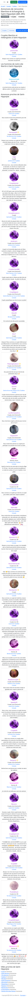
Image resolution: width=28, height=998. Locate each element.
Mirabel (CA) (11, 317)
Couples (4, 30)
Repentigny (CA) (11, 924)
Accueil (3, 6)
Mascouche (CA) (11, 787)
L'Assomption (5, 989)
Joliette (3, 977)
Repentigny (4, 984)
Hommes (11, 30)
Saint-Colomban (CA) (11, 868)
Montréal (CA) (11, 462)
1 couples (13, 17)
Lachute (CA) (11, 734)
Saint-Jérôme (5, 973)
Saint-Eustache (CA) (11, 838)
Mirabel (3, 978)
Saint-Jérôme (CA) (11, 217)
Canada (8, 6)
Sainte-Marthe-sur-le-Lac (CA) (11, 296)
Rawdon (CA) (11, 683)
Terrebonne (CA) (11, 136)
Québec (14, 6)
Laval (3, 971)
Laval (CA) (11, 113)
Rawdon (3, 986)
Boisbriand (4, 987)
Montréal (4, 982)
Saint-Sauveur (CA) (11, 273)
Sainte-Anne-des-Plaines (8, 991)
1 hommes (21, 17)
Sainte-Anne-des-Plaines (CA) (11, 390)
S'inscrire (14, 2)
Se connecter (22, 2)
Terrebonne (4, 975)
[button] (4, 2)
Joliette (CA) (11, 161)
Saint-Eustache (5, 980)
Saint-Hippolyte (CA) (11, 54)
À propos (22, 995)
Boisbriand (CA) (11, 653)
